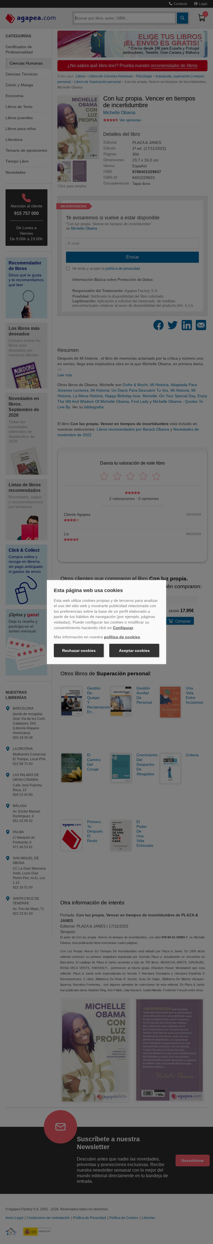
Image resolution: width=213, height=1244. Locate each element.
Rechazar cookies (79, 650)
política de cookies (122, 637)
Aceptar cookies (134, 650)
